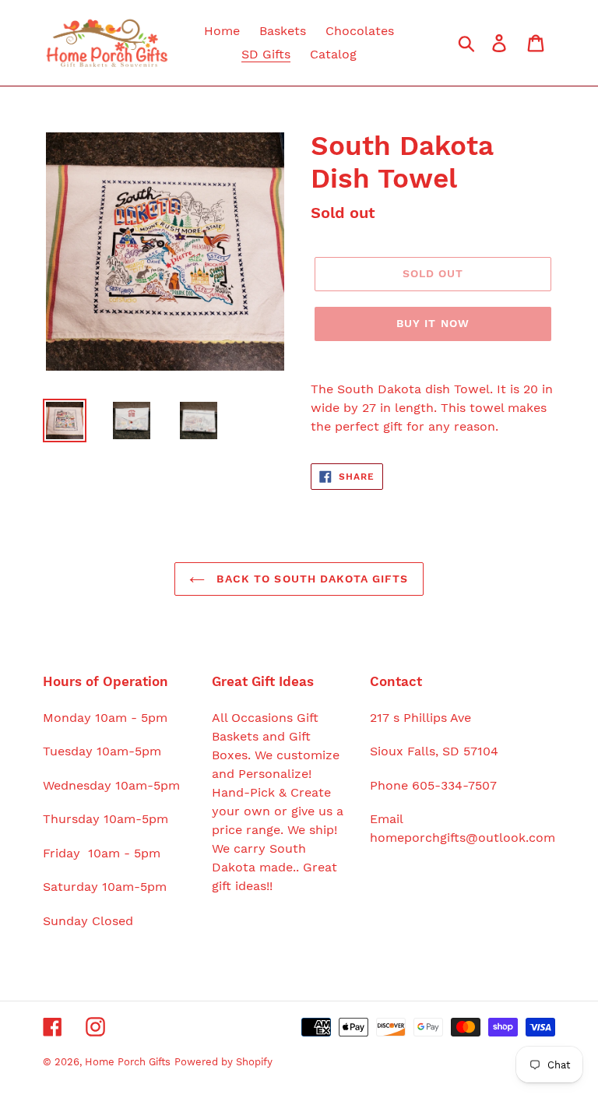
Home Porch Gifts (128, 1062)
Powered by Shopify (223, 1062)
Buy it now (433, 323)
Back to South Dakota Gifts (310, 578)
